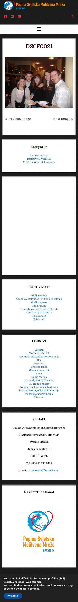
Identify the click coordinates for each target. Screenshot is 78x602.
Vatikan (39, 349)
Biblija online (39, 295)
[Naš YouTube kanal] (39, 531)
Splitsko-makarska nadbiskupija (39, 387)
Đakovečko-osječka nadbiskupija (39, 390)
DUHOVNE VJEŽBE (39, 158)
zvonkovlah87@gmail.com (43, 470)
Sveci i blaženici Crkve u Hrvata (39, 309)
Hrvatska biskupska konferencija (39, 356)
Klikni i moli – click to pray (39, 162)
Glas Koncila (39, 315)
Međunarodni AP (39, 353)
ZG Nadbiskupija (39, 383)
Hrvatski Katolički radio (39, 380)
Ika (39, 360)
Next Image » (63, 119)
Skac (39, 373)
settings (34, 588)
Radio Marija (39, 377)
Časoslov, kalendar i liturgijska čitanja (39, 299)
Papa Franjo (39, 305)
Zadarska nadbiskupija (39, 394)
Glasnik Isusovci (39, 370)
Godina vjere (39, 302)
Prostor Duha (39, 366)
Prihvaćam (12, 595)
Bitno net (39, 319)
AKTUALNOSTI (39, 155)
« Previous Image (18, 119)
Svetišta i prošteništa (39, 312)
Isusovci (39, 363)
